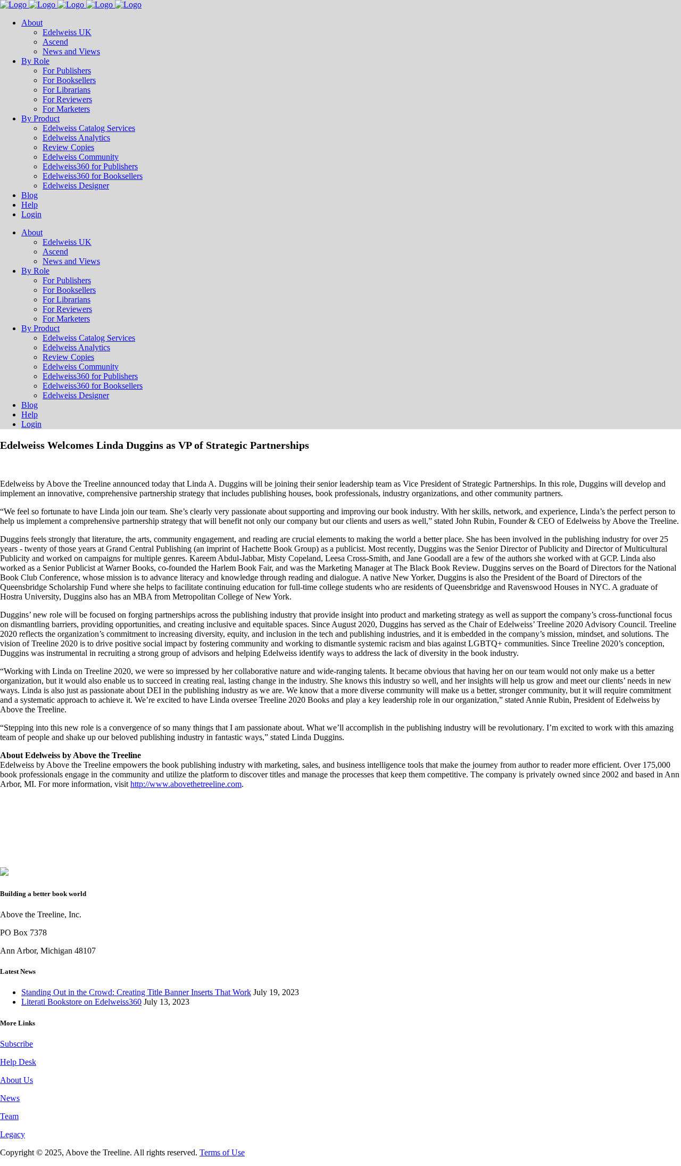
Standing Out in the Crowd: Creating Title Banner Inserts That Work (136, 992)
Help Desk (18, 1061)
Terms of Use (222, 1152)
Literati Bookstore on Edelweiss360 (81, 1001)
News (10, 1098)
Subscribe (16, 1043)
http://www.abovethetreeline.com (186, 784)
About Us (16, 1080)
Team (9, 1116)
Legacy (12, 1134)
